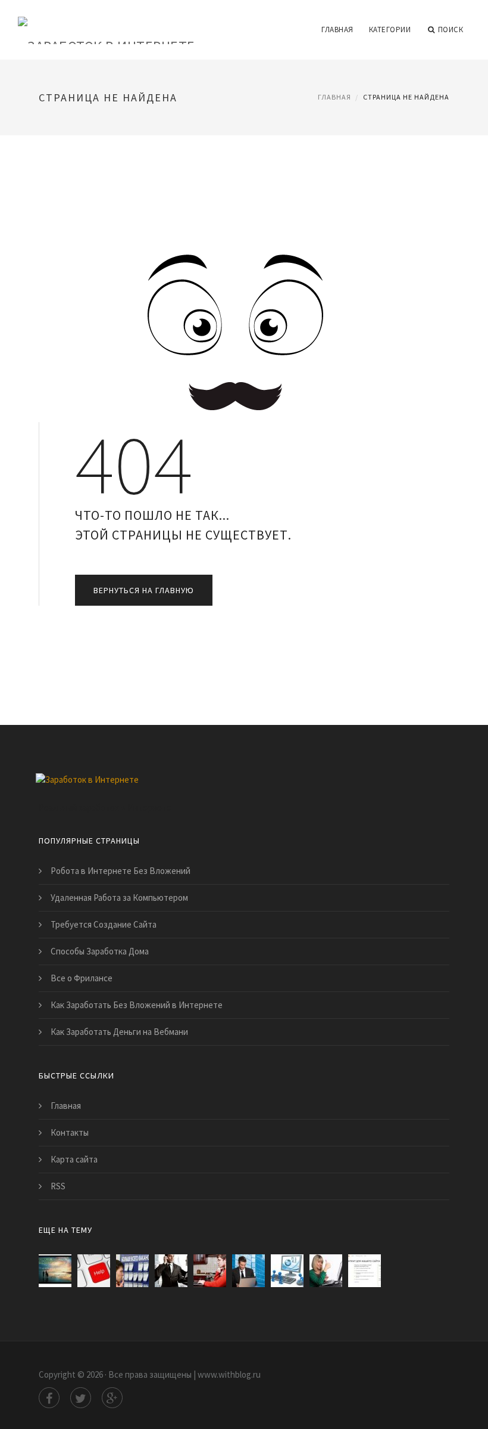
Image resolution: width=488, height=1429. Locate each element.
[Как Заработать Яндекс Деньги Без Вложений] (364, 1270)
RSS (58, 1186)
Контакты (70, 1132)
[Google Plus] (112, 1397)
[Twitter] (80, 1397)
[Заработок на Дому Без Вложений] (55, 1270)
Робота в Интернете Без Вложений (120, 870)
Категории (390, 29)
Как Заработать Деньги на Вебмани (119, 1031)
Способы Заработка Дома (100, 951)
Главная (337, 29)
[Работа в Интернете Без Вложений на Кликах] (248, 1270)
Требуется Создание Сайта (104, 924)
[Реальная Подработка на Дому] (287, 1270)
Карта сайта (74, 1159)
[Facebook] (49, 1397)
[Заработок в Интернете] (106, 22)
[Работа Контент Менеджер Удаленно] (209, 1270)
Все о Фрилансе (81, 978)
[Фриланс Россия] (93, 1270)
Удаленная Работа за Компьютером (119, 897)
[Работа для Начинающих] (171, 1270)
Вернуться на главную (143, 590)
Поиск (451, 29)
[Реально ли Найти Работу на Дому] (325, 1270)
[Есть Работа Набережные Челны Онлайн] (132, 1270)
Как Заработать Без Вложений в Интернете (137, 1004)
